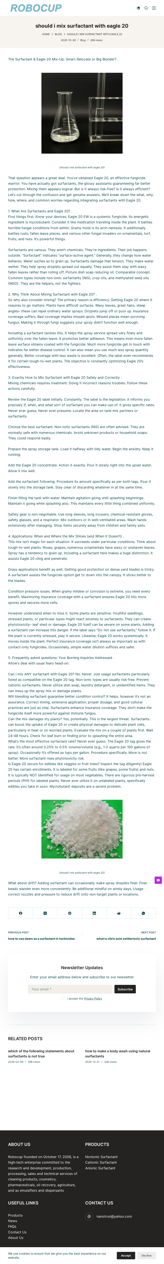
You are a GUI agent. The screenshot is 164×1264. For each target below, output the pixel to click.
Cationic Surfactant (101, 1162)
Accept (126, 1255)
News (12, 1221)
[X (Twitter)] (45, 913)
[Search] (146, 8)
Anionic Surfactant (100, 1168)
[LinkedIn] (94, 913)
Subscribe (125, 989)
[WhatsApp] (143, 913)
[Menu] (154, 8)
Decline (147, 1255)
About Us (15, 1237)
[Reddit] (119, 913)
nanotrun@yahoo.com (114, 1216)
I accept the (84, 998)
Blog (83, 40)
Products (15, 1215)
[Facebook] (20, 913)
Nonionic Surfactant (101, 1157)
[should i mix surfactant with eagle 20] (82, 113)
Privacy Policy (93, 998)
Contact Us (17, 1232)
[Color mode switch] (138, 8)
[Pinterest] (69, 913)
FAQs (12, 1226)
